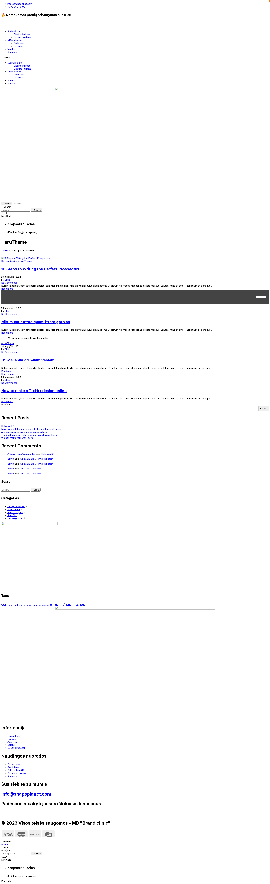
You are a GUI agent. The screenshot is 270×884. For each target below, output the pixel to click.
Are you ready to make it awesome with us (24, 431)
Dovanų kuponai (16, 747)
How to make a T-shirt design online (34, 390)
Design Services (10, 261)
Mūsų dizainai (15, 40)
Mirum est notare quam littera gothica (35, 322)
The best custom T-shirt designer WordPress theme (29, 434)
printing (62, 604)
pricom (46, 605)
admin (11, 458)
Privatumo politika (17, 773)
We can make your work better (17, 437)
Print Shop (13, 515)
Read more (7, 288)
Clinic (7, 279)
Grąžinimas (13, 767)
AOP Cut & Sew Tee (30, 468)
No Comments (9, 282)
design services (24, 605)
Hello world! (7, 426)
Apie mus (13, 741)
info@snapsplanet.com (26, 794)
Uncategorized (15, 518)
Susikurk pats (15, 31)
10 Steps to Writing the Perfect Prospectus (40, 269)
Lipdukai (18, 46)
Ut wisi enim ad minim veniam (28, 360)
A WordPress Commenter (21, 453)
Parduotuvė (14, 735)
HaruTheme (25, 261)
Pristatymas (14, 764)
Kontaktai (12, 52)
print (53, 605)
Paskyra (12, 738)
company (9, 604)
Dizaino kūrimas (22, 34)
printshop (77, 604)
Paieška (5, 404)
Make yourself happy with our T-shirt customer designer (31, 428)
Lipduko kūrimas (22, 37)
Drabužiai (19, 43)
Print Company (15, 512)
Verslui (11, 49)
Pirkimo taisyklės (16, 770)
